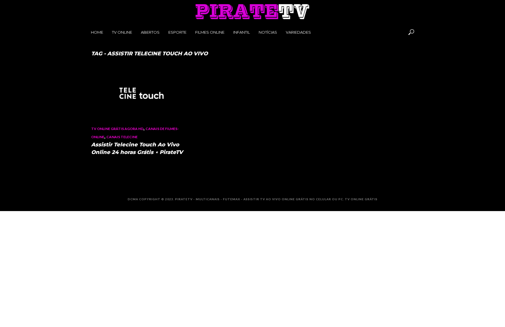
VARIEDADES (298, 32)
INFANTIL (241, 32)
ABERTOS (150, 32)
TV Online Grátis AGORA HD (117, 128)
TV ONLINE (122, 32)
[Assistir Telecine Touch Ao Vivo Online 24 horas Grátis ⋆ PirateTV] (141, 93)
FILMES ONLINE (209, 32)
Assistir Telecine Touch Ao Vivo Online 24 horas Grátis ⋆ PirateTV (137, 148)
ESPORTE (177, 32)
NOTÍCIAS (268, 32)
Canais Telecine (122, 137)
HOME (97, 32)
